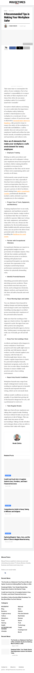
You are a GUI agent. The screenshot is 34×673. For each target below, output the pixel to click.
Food (3, 620)
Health (3, 625)
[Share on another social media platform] (27, 48)
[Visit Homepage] (17, 2)
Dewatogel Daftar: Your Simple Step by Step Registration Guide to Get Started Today (21, 651)
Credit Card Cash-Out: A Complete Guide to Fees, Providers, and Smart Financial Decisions (15, 481)
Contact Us (4, 667)
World (20, 632)
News (19, 609)
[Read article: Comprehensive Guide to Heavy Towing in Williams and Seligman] (17, 498)
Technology (21, 625)
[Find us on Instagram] (8, 573)
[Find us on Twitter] (5, 573)
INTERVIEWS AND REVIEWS (6, 628)
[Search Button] (32, 2)
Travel (20, 627)
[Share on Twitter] (19, 48)
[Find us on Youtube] (11, 573)
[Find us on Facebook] (2, 573)
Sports (20, 620)
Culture (3, 616)
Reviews (20, 618)
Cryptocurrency (6, 613)
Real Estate (21, 616)
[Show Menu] (2, 2)
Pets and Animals (23, 613)
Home (5, 10)
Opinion (20, 611)
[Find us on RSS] (14, 573)
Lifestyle (4, 631)
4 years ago (23, 26)
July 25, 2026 (8, 486)
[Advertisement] (17, 68)
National (20, 606)
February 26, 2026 (9, 541)
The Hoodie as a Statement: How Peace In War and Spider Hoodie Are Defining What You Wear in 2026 (21, 641)
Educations (4, 618)
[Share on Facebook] (12, 48)
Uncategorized (22, 630)
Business (11, 10)
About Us (12, 667)
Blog (2, 609)
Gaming (3, 623)
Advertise (21, 667)
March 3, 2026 (8, 513)
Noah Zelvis (13, 26)
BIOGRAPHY (5, 606)
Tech (19, 623)
